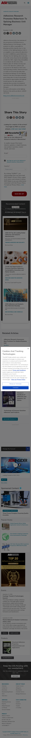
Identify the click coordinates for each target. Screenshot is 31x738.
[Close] (28, 348)
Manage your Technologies (15, 383)
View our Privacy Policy (18, 379)
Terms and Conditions (19, 370)
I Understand (15, 387)
